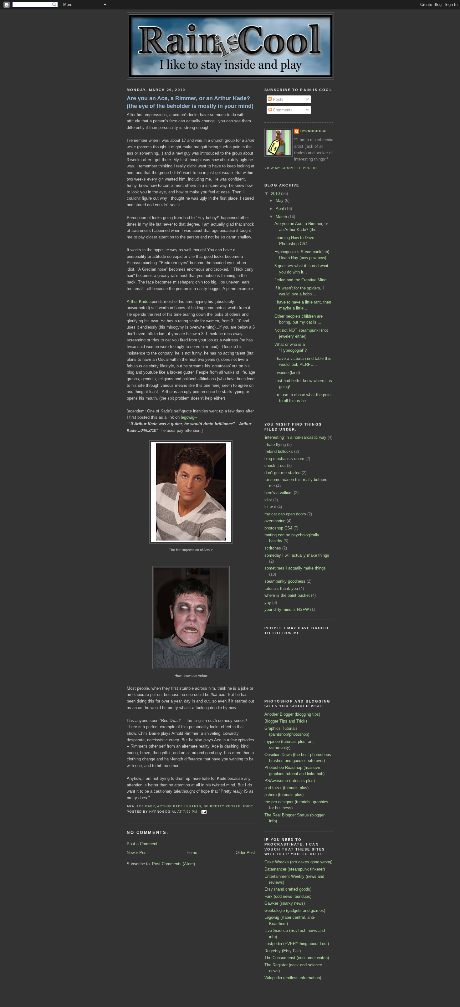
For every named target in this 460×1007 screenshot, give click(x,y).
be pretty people (222, 806)
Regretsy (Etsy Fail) (282, 950)
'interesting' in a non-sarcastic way (295, 437)
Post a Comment (142, 843)
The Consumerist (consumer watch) (296, 957)
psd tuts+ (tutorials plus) (286, 787)
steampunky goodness (284, 581)
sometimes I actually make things (295, 568)
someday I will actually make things (296, 555)
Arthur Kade (137, 301)
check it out (275, 465)
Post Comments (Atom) (173, 863)
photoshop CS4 (278, 528)
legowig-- (189, 417)
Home (192, 852)
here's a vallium (278, 492)
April (280, 208)
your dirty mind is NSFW (286, 609)
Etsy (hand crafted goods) (287, 889)
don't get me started (282, 472)
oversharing (274, 521)
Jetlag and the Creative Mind (300, 280)
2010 (276, 193)
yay (267, 602)
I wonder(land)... (289, 372)
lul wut (270, 506)
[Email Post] (203, 811)
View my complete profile (291, 168)
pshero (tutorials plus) (284, 794)
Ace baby (145, 806)
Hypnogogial (314, 131)
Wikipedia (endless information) (292, 977)
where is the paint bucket (287, 595)
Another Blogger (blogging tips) (292, 714)
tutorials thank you (281, 588)
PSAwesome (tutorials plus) (289, 780)
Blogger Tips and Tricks (286, 721)
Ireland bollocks (278, 451)
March (282, 216)
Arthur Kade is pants (179, 806)
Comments (282, 110)
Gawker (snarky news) (284, 903)
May (280, 200)
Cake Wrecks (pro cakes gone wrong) (298, 862)
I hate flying (275, 444)
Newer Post (137, 852)
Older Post (245, 852)
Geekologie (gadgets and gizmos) (294, 910)
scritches (272, 548)
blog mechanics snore (284, 458)
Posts (278, 99)
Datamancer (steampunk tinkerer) (294, 869)
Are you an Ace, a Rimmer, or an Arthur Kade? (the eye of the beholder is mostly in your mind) (190, 102)
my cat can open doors (285, 514)
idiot (248, 806)
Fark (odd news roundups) (287, 896)
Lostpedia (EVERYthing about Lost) (296, 943)
